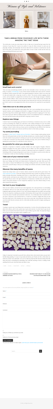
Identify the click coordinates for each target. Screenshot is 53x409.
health (5, 265)
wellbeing (28, 265)
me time (9, 265)
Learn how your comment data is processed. (32, 342)
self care (22, 265)
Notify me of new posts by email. (10, 337)
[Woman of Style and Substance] (26, 16)
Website (5, 303)
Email (4, 297)
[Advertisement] (26, 365)
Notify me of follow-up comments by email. (13, 332)
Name (4, 291)
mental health (16, 265)
